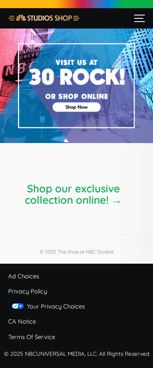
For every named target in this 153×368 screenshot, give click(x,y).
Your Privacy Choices (56, 306)
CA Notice (22, 321)
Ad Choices (23, 276)
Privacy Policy (27, 291)
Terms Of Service (31, 337)
